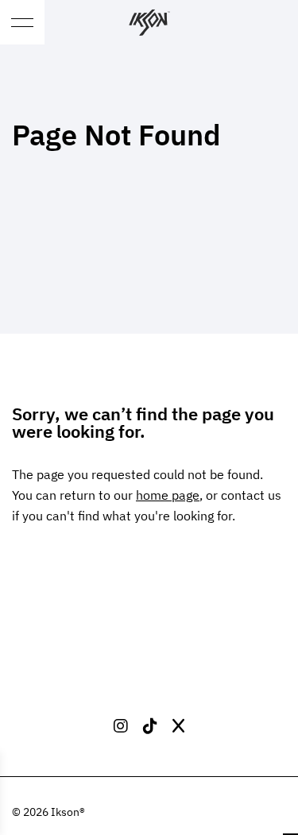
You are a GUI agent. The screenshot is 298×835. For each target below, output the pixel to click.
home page (167, 494)
